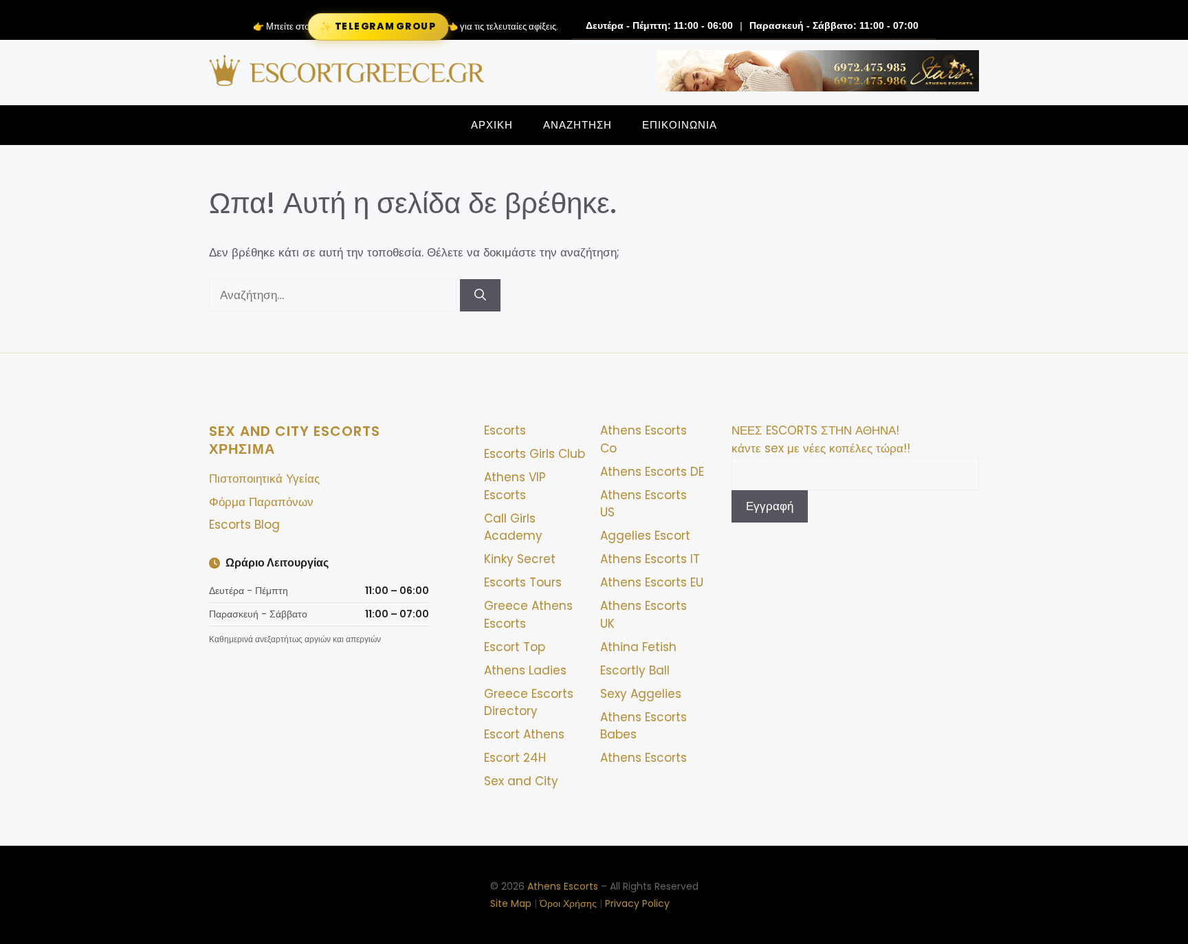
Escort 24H (515, 757)
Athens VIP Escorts (515, 486)
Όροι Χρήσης (568, 903)
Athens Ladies (525, 670)
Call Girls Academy (513, 527)
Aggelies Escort (645, 535)
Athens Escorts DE (652, 471)
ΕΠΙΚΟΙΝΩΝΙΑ (679, 125)
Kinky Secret (520, 559)
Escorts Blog (244, 524)
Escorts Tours (523, 582)
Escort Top (514, 647)
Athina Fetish (638, 647)
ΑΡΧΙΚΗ (492, 125)
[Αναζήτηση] (480, 295)
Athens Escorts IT (650, 559)
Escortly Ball (635, 670)
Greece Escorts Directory (528, 702)
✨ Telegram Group (378, 26)
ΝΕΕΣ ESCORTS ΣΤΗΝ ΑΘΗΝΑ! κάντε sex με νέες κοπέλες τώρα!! (821, 439)
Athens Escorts (643, 757)
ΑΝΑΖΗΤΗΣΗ (577, 125)
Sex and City (521, 781)
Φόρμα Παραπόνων (261, 502)
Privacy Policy (637, 903)
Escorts (505, 430)
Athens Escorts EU (651, 582)
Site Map (510, 903)
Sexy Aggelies (640, 693)
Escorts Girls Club (534, 454)
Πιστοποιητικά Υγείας (264, 478)
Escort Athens (524, 734)
